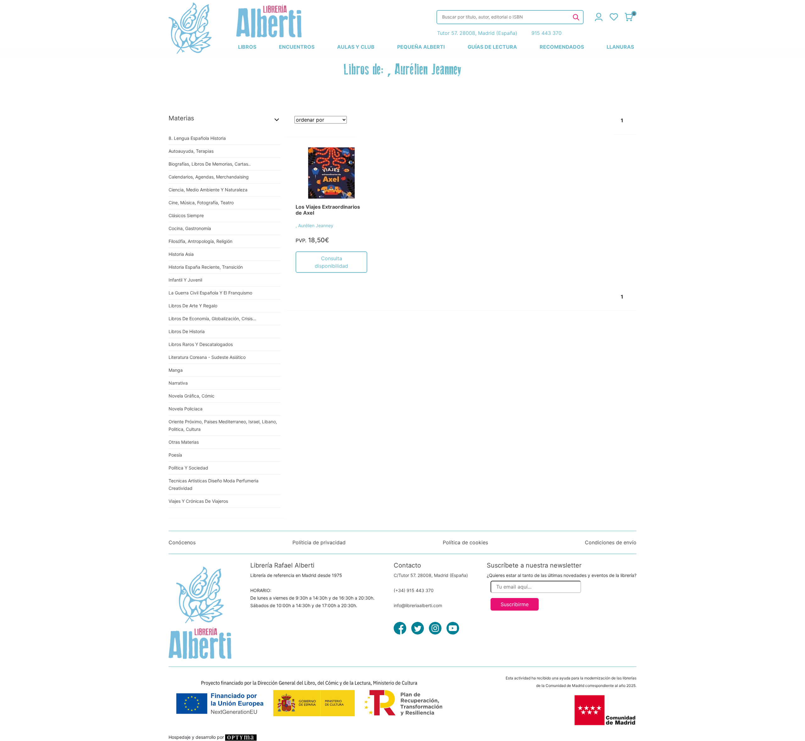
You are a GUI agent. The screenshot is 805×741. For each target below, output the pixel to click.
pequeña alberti (421, 47)
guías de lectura (492, 47)
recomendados (562, 47)
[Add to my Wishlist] (355, 159)
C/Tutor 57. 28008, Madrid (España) (431, 575)
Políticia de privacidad (319, 542)
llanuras (620, 47)
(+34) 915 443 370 (414, 590)
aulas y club (356, 47)
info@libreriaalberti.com (418, 605)
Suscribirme (515, 604)
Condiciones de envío (610, 542)
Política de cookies (465, 542)
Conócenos (182, 542)
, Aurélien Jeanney (314, 225)
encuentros (296, 47)
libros (247, 47)
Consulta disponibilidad (331, 262)
